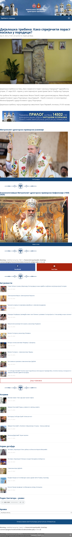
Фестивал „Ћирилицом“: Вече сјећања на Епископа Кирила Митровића (27, 449)
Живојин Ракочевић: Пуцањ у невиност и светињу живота (23, 407)
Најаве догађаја (28, 36)
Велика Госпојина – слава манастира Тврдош (20, 352)
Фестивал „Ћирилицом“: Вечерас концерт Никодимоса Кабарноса (26, 459)
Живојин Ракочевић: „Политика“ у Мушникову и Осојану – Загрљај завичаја (29, 426)
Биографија (36, 179)
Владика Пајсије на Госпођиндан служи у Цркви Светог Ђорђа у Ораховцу (28, 478)
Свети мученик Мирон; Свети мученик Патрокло (21, 295)
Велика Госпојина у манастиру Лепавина (19, 333)
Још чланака (36, 380)
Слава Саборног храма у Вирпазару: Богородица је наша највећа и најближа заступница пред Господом (37, 286)
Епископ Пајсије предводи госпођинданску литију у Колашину (25, 487)
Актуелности (18, 36)
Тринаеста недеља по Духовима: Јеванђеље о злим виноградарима (27, 305)
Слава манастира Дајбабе (15, 468)
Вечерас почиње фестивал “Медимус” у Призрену (21, 342)
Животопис (36, 244)
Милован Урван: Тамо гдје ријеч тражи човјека (21, 398)
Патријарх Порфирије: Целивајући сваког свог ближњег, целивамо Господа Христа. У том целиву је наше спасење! (39, 314)
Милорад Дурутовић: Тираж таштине (18, 435)
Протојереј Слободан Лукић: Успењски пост (20, 416)
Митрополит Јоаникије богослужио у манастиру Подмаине (24, 324)
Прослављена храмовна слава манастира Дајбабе (22, 361)
